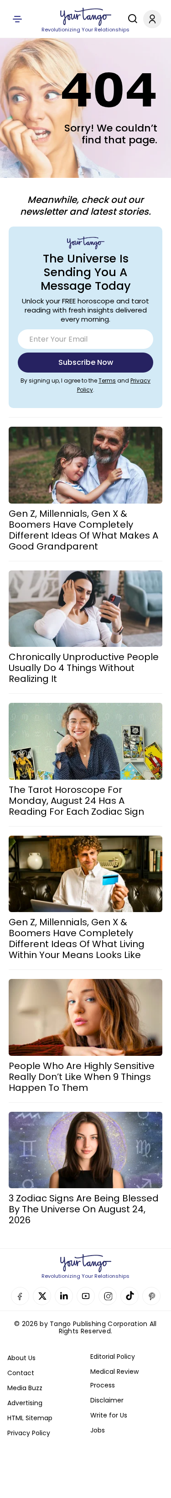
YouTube (86, 1296)
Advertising (24, 1402)
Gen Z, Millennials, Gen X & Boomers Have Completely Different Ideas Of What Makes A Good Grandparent (83, 530)
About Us (21, 1357)
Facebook (20, 1296)
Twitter (42, 1296)
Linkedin (64, 1296)
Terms (107, 380)
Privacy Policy (28, 1432)
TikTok (129, 1296)
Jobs (97, 1430)
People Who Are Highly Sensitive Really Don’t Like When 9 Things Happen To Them (82, 1076)
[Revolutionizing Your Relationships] (85, 17)
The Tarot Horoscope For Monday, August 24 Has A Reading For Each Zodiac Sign (76, 800)
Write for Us (108, 1415)
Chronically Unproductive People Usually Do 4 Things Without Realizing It (84, 667)
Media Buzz (24, 1387)
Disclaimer (107, 1400)
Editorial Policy (112, 1356)
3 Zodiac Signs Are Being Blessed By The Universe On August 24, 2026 (84, 1209)
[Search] (130, 19)
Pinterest (151, 1296)
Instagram (107, 1296)
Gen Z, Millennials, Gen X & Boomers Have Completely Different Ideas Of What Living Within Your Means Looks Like (77, 938)
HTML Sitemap (29, 1417)
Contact (20, 1372)
